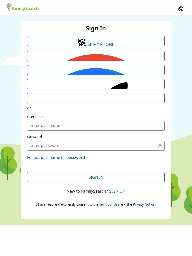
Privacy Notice (144, 204)
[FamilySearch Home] (22, 7)
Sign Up (117, 191)
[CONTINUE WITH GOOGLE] (96, 56)
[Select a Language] (181, 9)
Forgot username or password (56, 157)
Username (35, 117)
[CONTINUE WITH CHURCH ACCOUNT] (96, 98)
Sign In (96, 177)
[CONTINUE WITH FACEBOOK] (96, 70)
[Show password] (160, 146)
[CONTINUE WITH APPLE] (96, 84)
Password (34, 137)
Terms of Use (110, 204)
